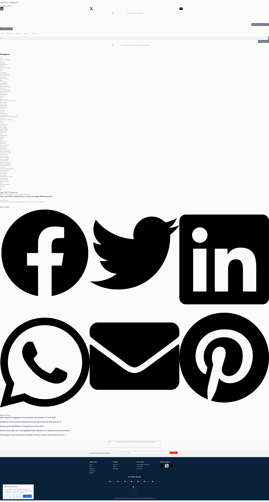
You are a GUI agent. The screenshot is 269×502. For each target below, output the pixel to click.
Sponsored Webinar (4, 78)
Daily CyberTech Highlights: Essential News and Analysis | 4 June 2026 (28, 418)
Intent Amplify (148, 498)
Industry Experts (3, 113)
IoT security (2, 110)
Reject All (18, 496)
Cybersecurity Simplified (5, 163)
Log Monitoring (3, 107)
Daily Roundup (3, 148)
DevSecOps (2, 137)
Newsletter (2, 96)
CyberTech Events (4, 160)
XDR (1, 61)
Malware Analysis (3, 105)
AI (0, 187)
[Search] (268, 38)
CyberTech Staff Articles (5, 151)
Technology (2, 77)
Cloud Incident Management (6, 176)
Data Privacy (3, 143)
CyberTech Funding (4, 159)
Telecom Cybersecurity (5, 75)
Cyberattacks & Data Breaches (7, 168)
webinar (2, 66)
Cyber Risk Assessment (5, 170)
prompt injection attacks (5, 91)
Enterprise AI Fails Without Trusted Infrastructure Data (22, 426)
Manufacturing (3, 103)
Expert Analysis (3, 127)
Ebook (1, 133)
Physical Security (3, 92)
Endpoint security (4, 130)
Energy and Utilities (4, 129)
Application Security (4, 181)
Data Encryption (3, 146)
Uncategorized (3, 72)
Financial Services (4, 124)
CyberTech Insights (4, 156)
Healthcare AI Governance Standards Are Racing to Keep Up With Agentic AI (30, 422)
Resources (9, 33)
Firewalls (2, 122)
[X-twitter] (91, 8)
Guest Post (2, 118)
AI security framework (5, 184)
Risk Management (4, 83)
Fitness (1, 121)
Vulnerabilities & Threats (5, 67)
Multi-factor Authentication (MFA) (7, 100)
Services (34, 33)
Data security (3, 141)
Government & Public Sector (6, 119)
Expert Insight (3, 126)
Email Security (3, 132)
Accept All (27, 496)
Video (1, 70)
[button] (45, 253)
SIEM (1, 80)
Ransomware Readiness (5, 86)
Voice (1, 69)
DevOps (2, 138)
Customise (9, 496)
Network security (4, 99)
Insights (17, 33)
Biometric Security (4, 179)
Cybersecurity (3, 167)
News (2, 33)
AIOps (1, 182)
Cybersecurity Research (5, 165)
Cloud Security (3, 175)
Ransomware (3, 88)
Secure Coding (3, 81)
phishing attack (3, 94)
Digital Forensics (3, 135)
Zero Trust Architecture (5, 59)
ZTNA (1, 58)
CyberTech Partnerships (5, 152)
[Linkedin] (2, 8)
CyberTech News (3, 154)
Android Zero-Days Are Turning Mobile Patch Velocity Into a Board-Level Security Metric (35, 431)
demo (1, 140)
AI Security (2, 186)
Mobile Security (3, 102)
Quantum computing (4, 89)
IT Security (2, 108)
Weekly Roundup (3, 64)
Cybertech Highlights (4, 157)
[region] (18, 491)
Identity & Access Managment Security (8, 116)
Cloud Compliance (4, 178)
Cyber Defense (3, 173)
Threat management (4, 74)
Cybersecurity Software (5, 162)
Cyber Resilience (3, 171)
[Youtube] (181, 8)
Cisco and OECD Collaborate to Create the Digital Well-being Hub (26, 196)
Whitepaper (2, 62)
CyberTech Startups (4, 149)
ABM (1, 189)
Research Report (3, 85)
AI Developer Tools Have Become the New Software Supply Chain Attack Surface (32, 435)
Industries (26, 33)
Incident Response (4, 115)
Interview (2, 111)
